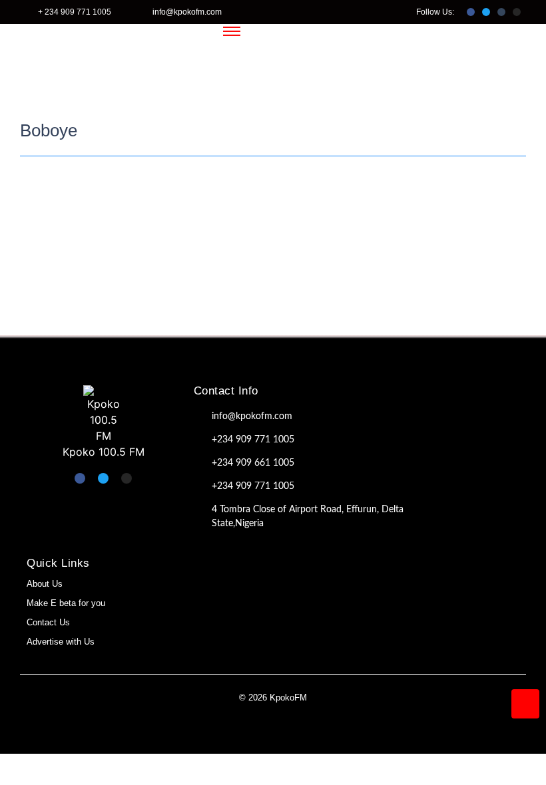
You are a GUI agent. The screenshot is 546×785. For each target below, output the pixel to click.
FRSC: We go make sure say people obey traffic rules (191, 208)
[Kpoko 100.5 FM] (103, 414)
